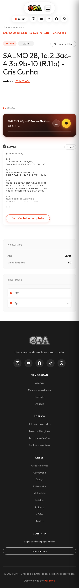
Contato (39, 397)
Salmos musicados (39, 424)
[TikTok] (49, 19)
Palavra (39, 507)
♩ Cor (70, 146)
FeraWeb (49, 580)
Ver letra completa (31, 218)
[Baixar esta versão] (56, 123)
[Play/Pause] (66, 123)
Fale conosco (39, 550)
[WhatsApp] (64, 19)
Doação (39, 404)
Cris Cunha (22, 81)
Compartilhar (65, 43)
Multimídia (40, 493)
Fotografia (39, 486)
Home (6, 27)
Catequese (39, 472)
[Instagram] (33, 19)
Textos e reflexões (39, 438)
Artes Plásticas (39, 465)
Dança (39, 479)
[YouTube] (41, 19)
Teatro (40, 521)
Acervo (17, 27)
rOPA (39, 514)
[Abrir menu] (47, 8)
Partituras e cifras (39, 445)
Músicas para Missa (39, 390)
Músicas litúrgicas (39, 431)
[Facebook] (56, 19)
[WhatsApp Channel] (62, 363)
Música (39, 500)
